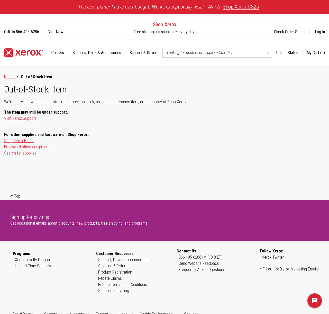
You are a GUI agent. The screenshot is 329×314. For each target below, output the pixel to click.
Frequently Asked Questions (202, 269)
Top (17, 196)
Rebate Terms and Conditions (122, 284)
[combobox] (217, 53)
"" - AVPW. (168, 7)
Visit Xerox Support (20, 118)
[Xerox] (23, 52)
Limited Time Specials (33, 266)
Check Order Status (289, 31)
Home (9, 76)
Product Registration (115, 272)
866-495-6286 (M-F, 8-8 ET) (201, 257)
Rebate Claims (110, 278)
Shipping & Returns (114, 266)
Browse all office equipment (27, 147)
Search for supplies (20, 153)
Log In (320, 31)
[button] (289, 53)
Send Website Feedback (199, 263)
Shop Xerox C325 (241, 7)
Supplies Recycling (113, 290)
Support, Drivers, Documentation (125, 259)
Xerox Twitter (273, 257)
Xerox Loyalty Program (33, 259)
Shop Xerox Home (19, 140)
